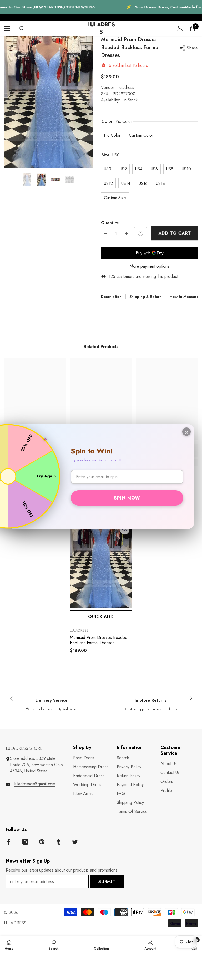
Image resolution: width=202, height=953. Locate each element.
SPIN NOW (127, 498)
